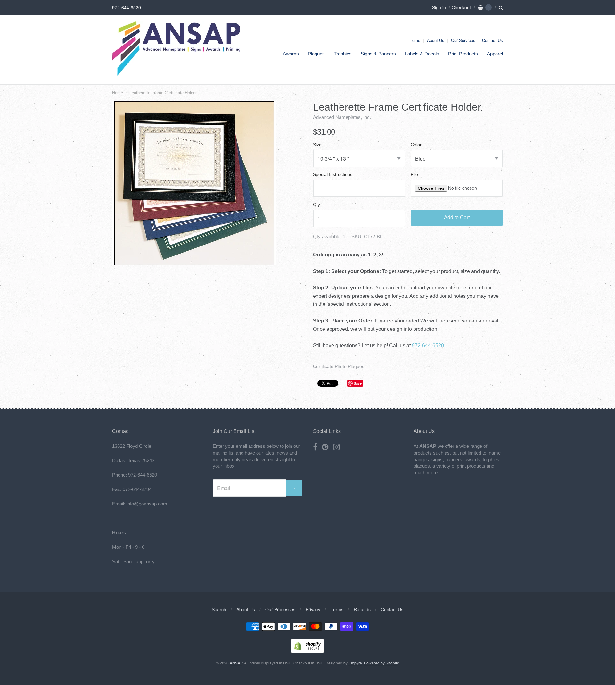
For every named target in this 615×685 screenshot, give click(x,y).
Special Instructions (332, 174)
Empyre (355, 662)
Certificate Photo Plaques (338, 366)
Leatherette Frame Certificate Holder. (163, 92)
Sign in (439, 7)
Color (416, 144)
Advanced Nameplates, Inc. (342, 117)
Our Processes (280, 609)
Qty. (317, 204)
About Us (435, 40)
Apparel (495, 53)
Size (317, 144)
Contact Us (492, 40)
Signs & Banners (378, 53)
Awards (291, 53)
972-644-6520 (428, 345)
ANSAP (236, 662)
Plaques (316, 53)
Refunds (362, 609)
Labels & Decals (422, 53)
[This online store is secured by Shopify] (307, 651)
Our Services (463, 40)
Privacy (313, 609)
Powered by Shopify (381, 662)
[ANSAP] (176, 72)
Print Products (463, 53)
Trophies (343, 53)
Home (414, 40)
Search (219, 609)
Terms (337, 609)
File (414, 174)
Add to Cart (457, 217)
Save (358, 383)
